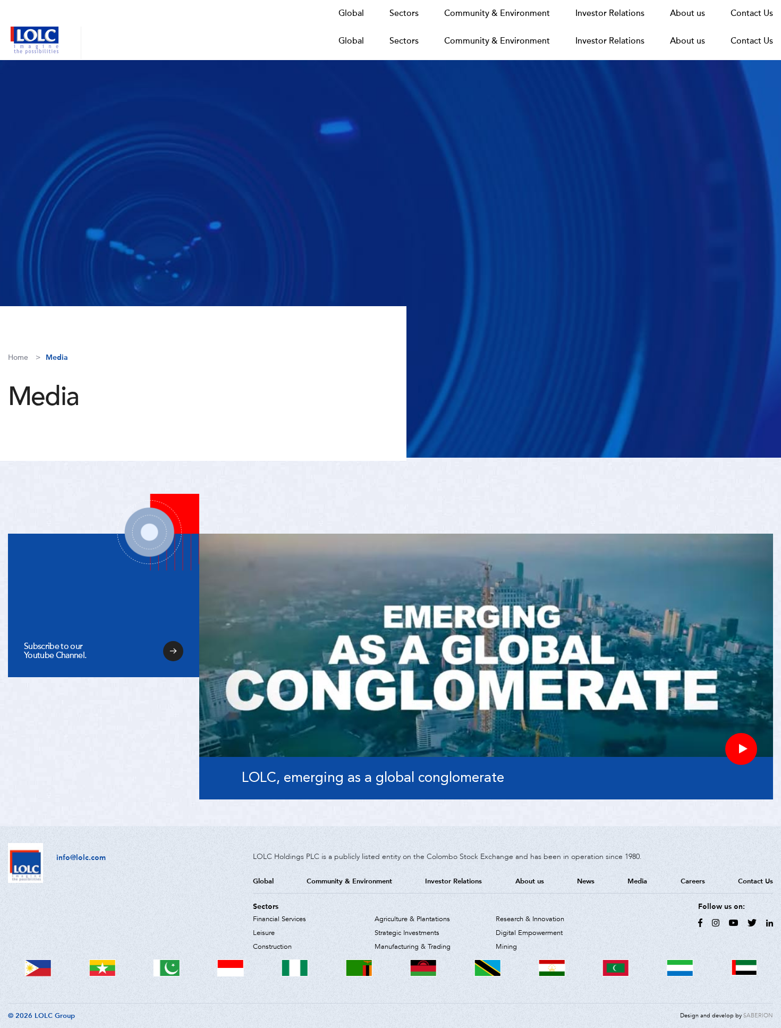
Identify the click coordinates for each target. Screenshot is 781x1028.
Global (351, 41)
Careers (693, 881)
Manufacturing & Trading (413, 946)
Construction (272, 946)
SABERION (758, 1015)
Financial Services (279, 919)
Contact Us (752, 41)
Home (18, 357)
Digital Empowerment (529, 933)
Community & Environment (497, 41)
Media (57, 357)
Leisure (264, 933)
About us (687, 41)
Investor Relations (609, 41)
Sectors (404, 41)
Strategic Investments (407, 933)
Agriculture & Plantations (412, 919)
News (586, 881)
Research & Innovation (530, 919)
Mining (506, 946)
